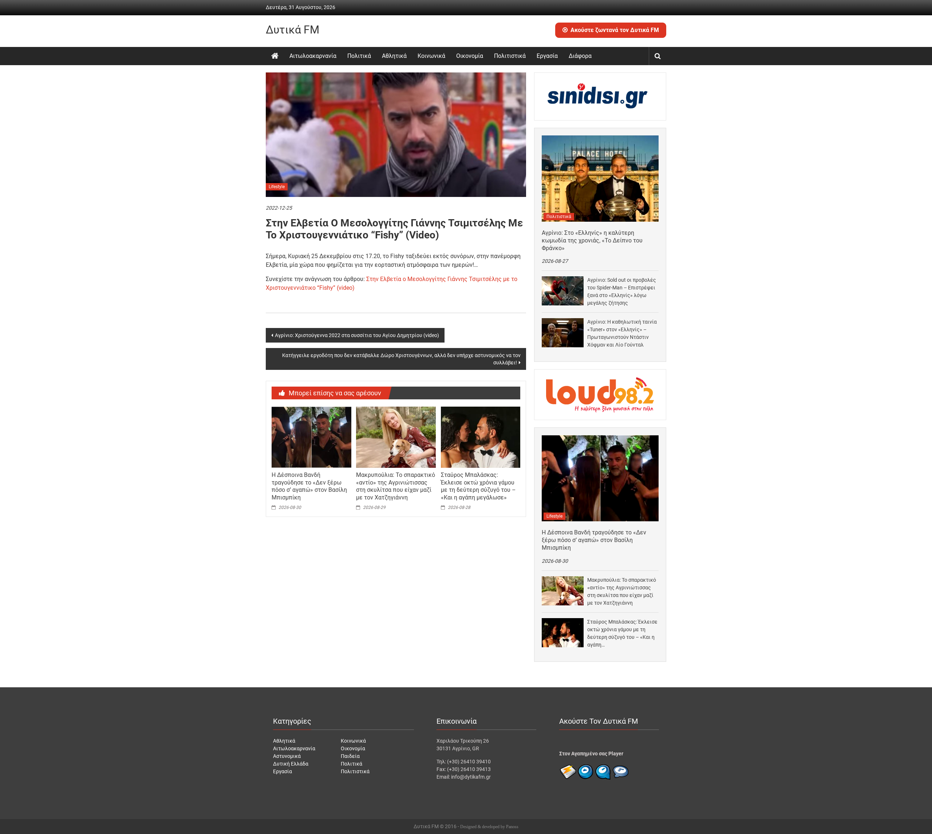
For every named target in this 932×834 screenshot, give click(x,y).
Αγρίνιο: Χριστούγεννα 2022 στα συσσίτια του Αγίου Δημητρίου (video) (357, 335)
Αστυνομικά (287, 756)
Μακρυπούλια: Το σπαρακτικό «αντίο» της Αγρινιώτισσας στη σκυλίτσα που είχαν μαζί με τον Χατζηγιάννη (395, 486)
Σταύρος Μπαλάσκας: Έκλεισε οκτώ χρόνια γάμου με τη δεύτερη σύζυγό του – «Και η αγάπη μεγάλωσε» (478, 486)
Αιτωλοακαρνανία (312, 55)
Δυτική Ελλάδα (290, 764)
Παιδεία (350, 756)
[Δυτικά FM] (275, 56)
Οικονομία (469, 55)
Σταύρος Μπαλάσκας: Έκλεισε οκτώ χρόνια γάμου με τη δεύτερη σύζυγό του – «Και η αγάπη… (622, 633)
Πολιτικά (359, 55)
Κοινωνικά (431, 55)
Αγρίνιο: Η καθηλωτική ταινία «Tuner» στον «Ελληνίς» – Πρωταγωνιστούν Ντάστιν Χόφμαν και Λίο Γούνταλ (622, 333)
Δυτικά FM (292, 29)
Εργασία (547, 55)
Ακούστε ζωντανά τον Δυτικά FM (614, 30)
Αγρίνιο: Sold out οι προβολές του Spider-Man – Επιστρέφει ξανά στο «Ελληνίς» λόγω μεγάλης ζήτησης (621, 291)
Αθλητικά (394, 55)
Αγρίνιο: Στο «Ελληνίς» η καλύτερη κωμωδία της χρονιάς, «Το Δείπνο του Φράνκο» (592, 240)
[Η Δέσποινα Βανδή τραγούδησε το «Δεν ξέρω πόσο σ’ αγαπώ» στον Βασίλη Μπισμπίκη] (311, 437)
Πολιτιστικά (510, 55)
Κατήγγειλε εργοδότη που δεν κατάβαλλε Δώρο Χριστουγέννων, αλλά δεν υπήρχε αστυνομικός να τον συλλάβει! (401, 358)
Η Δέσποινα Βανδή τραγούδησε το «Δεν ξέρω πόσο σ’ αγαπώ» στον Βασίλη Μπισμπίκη (309, 486)
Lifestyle (277, 186)
